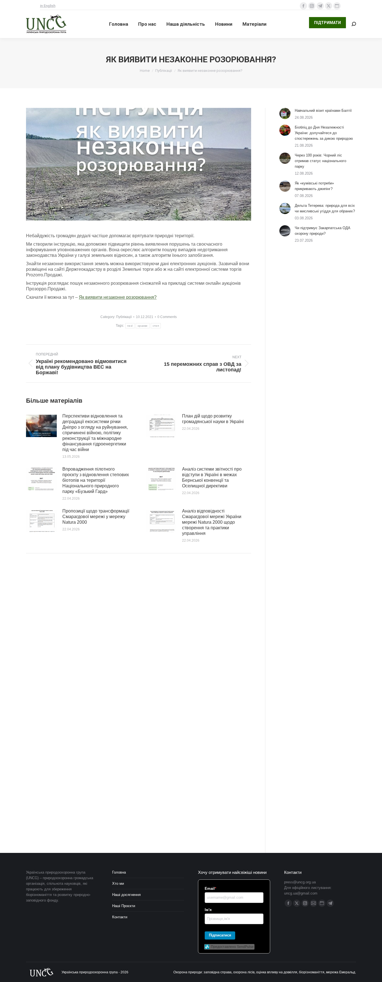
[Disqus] (138, 637)
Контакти (119, 917)
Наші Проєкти (123, 906)
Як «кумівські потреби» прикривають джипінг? (314, 186)
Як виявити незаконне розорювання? (118, 297)
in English (47, 6)
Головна (119, 872)
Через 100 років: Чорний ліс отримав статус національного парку (320, 161)
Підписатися (220, 935)
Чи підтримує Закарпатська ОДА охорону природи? (322, 231)
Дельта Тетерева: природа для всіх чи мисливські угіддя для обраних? (325, 208)
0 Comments (167, 317)
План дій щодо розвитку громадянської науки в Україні (213, 419)
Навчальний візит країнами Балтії (323, 110)
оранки (143, 325)
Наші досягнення (126, 895)
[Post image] (41, 426)
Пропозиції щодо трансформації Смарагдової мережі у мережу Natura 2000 (95, 517)
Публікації (124, 317)
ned (130, 325)
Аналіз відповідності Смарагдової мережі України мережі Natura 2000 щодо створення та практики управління (211, 522)
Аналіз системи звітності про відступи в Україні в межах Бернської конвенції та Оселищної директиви (212, 477)
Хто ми (118, 883)
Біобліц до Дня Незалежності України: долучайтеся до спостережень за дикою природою (324, 133)
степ (156, 325)
